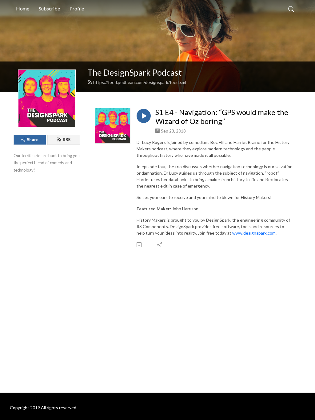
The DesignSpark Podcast (134, 72)
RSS (66, 139)
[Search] (291, 8)
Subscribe (49, 8)
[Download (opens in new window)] (139, 245)
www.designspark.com (254, 233)
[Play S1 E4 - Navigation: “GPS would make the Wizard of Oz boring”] (144, 116)
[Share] (160, 245)
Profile (77, 8)
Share (32, 139)
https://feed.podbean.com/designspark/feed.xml (139, 82)
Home (22, 8)
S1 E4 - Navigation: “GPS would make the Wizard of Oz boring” (221, 116)
